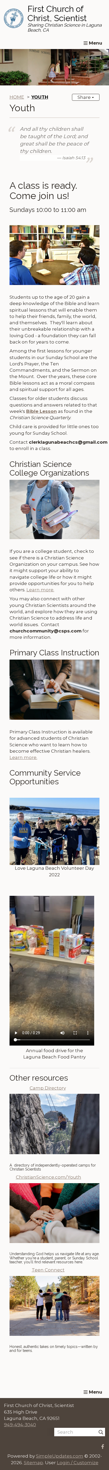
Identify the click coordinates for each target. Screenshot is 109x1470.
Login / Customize (77, 1462)
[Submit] (101, 1432)
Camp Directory (48, 1088)
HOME (17, 97)
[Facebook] (102, 1446)
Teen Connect (48, 1270)
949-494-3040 (20, 1424)
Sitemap (33, 1462)
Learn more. (40, 589)
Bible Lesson (41, 411)
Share (85, 97)
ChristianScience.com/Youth (48, 1177)
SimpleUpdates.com (59, 1456)
